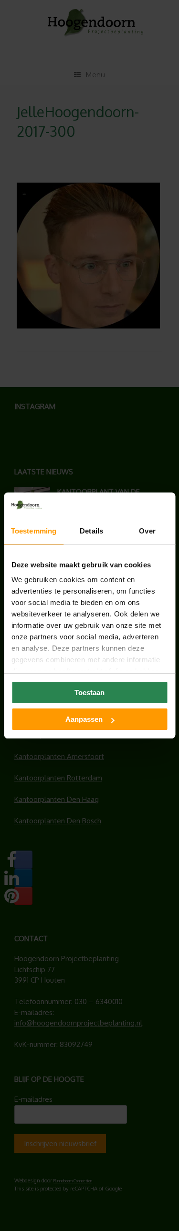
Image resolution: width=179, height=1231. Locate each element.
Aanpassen (84, 719)
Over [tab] (147, 531)
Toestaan (89, 692)
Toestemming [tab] (33, 531)
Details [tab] (91, 531)
